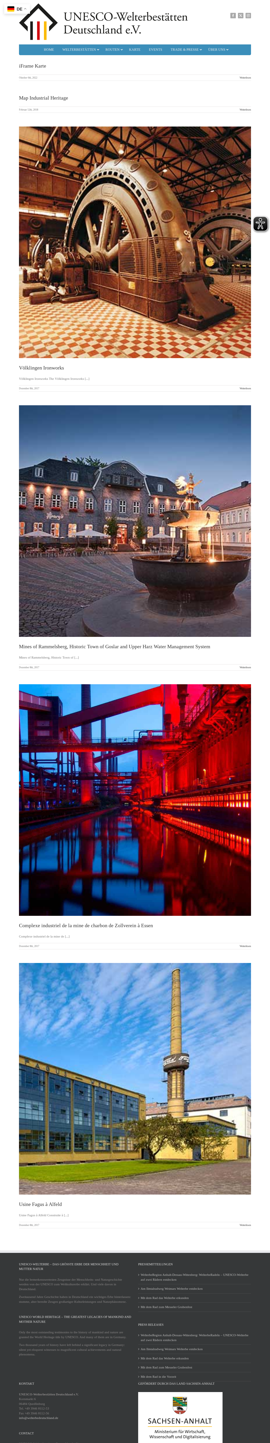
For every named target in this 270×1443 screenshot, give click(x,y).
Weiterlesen (245, 77)
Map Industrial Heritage (43, 98)
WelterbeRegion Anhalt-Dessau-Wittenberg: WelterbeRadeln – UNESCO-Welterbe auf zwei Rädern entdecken (194, 1277)
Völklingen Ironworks (41, 368)
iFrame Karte (32, 66)
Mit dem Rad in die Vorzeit (158, 1376)
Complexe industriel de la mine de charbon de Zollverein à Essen (86, 925)
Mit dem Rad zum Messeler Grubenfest (166, 1307)
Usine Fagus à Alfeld (40, 1204)
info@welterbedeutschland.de (38, 1418)
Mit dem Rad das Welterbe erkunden (165, 1298)
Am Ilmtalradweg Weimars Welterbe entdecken (172, 1288)
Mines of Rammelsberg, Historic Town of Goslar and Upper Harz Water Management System (114, 646)
